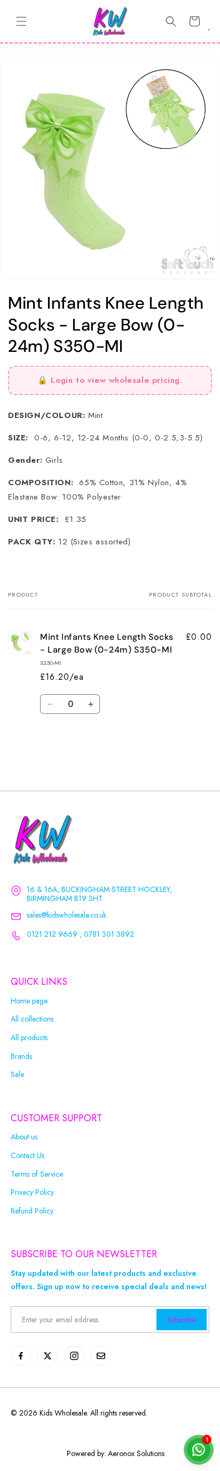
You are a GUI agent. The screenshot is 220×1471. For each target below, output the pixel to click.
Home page (29, 1001)
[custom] (21, 1356)
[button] (21, 21)
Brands (21, 1056)
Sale (17, 1075)
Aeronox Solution (135, 1453)
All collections (32, 1019)
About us (24, 1137)
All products (29, 1038)
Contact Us (27, 1156)
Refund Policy (32, 1211)
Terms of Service (37, 1174)
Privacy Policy (32, 1192)
